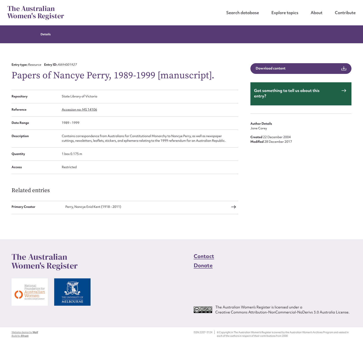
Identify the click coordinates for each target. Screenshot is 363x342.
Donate (203, 265)
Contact (204, 256)
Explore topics (284, 12)
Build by (20, 336)
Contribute (345, 12)
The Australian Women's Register (35, 12)
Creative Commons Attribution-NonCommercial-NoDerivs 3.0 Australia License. (282, 312)
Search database (242, 12)
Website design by (25, 332)
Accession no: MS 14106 (79, 109)
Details (46, 34)
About (316, 12)
